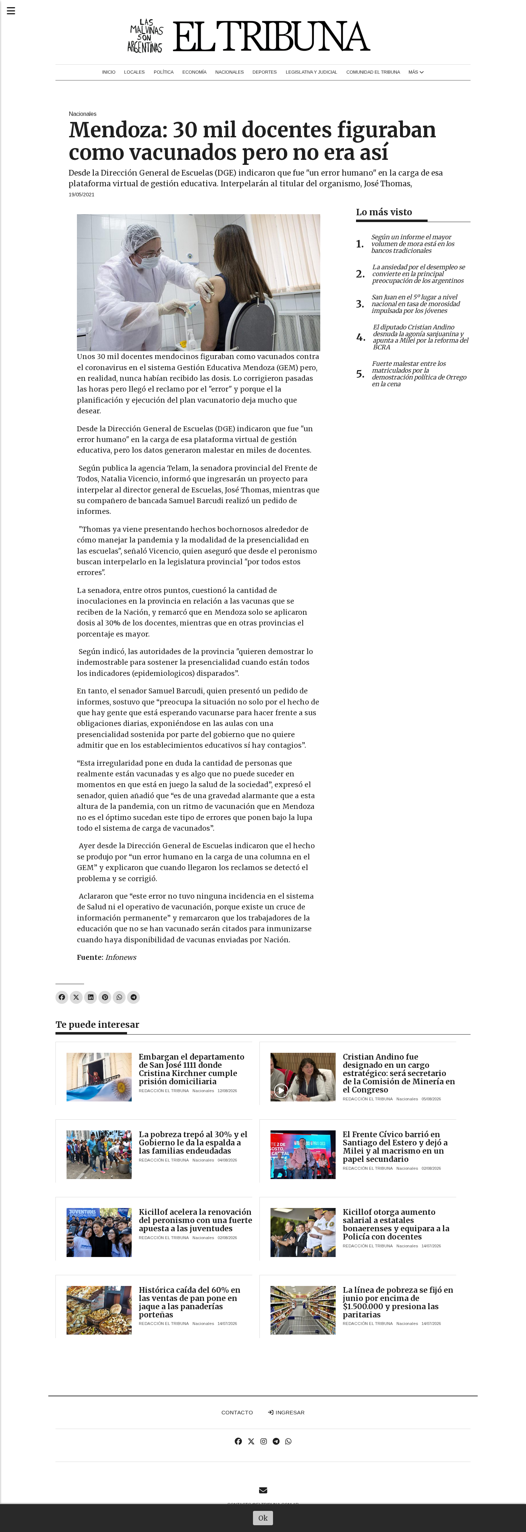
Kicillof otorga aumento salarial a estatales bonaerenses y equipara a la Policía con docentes (396, 1224)
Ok (263, 1518)
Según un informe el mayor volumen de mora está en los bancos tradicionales (412, 244)
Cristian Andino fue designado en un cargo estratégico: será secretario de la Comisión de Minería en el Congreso (399, 1073)
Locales (134, 72)
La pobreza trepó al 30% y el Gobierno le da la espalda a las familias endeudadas (193, 1143)
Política (164, 72)
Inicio (109, 72)
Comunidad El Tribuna (373, 72)
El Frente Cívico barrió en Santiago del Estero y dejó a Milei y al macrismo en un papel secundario (395, 1147)
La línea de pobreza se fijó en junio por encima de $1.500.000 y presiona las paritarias (398, 1302)
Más (414, 72)
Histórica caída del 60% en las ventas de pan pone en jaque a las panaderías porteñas (189, 1302)
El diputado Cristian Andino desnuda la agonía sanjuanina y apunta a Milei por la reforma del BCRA (420, 337)
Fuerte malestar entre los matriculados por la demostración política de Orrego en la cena (419, 374)
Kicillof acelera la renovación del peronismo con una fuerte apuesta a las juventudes (195, 1220)
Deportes (265, 72)
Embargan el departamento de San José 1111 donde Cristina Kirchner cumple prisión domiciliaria (191, 1069)
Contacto (237, 1412)
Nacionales (229, 72)
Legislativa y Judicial (311, 72)
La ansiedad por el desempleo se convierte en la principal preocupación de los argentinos (418, 274)
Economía (194, 72)
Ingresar (289, 1412)
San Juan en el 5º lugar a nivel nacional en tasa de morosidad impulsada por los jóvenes (415, 304)
